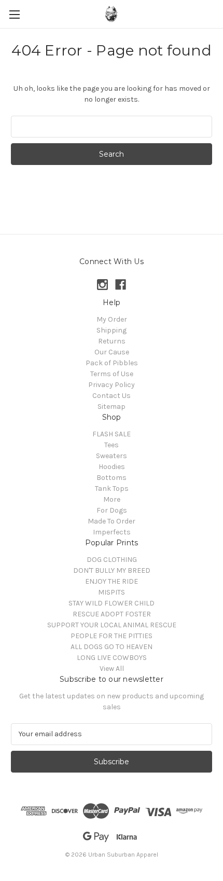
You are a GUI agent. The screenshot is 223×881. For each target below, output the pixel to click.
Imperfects (112, 532)
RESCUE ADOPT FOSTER (112, 614)
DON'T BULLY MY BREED (111, 570)
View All (112, 668)
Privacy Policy (111, 384)
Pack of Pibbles (112, 363)
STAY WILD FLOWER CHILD (111, 603)
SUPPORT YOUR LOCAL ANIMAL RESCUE (111, 625)
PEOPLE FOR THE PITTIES (111, 635)
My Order (111, 319)
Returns (112, 341)
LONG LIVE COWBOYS (112, 657)
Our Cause (111, 352)
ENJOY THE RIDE (111, 581)
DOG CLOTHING (112, 559)
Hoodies (112, 466)
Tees (111, 444)
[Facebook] (120, 284)
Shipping (111, 330)
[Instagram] (102, 284)
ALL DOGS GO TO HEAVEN (111, 646)
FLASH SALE (111, 434)
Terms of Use (111, 373)
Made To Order (111, 521)
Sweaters (111, 455)
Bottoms (111, 477)
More (111, 499)
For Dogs (111, 510)
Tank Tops (112, 488)
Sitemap (111, 406)
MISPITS (111, 592)
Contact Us (111, 395)
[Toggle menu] (14, 14)
